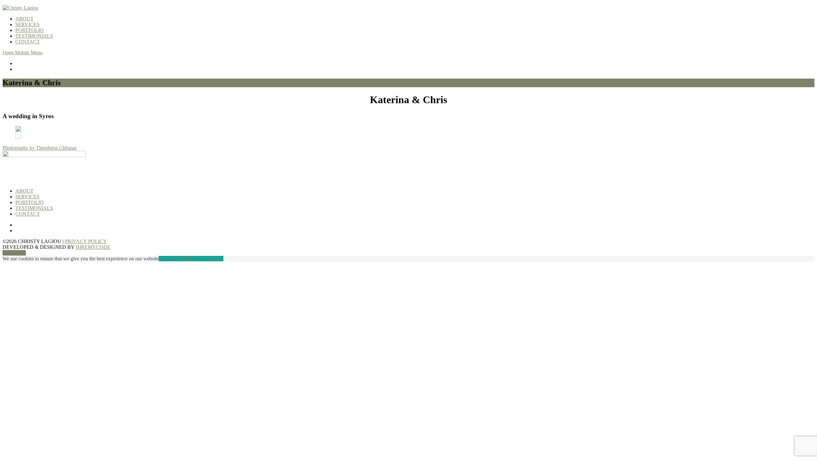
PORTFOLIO (29, 30)
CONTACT (27, 41)
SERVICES (27, 24)
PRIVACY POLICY (86, 241)
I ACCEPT (170, 258)
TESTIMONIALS (34, 36)
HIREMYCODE (93, 247)
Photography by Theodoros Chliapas (40, 147)
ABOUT (24, 18)
